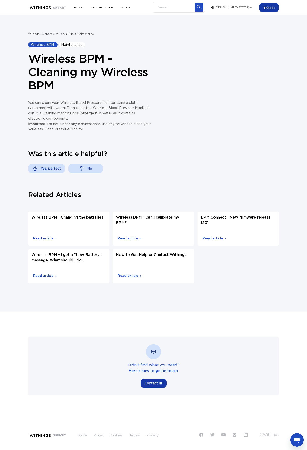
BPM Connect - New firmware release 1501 (236, 220)
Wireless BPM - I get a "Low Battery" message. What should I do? (66, 257)
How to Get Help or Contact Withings (151, 255)
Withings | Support (40, 34)
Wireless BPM (64, 34)
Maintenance (85, 34)
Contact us (153, 383)
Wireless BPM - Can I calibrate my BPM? (147, 220)
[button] (269, 7)
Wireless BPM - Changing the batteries (67, 217)
